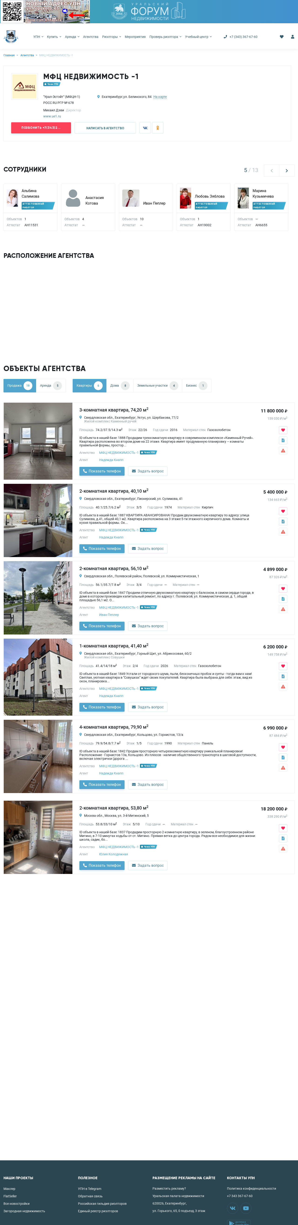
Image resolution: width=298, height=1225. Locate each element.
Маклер (9, 1189)
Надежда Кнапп (111, 460)
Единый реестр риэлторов (98, 1211)
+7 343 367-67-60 (240, 1196)
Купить (53, 37)
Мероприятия (135, 37)
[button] (271, 171)
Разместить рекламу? (169, 1188)
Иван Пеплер (154, 203)
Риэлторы (110, 37)
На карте (160, 97)
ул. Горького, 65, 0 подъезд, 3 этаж (178, 1211)
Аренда (71, 37)
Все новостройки (16, 1203)
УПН (37, 37)
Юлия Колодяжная (113, 854)
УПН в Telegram (89, 1189)
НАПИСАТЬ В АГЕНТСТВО (105, 128)
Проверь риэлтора (164, 37)
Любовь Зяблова (210, 196)
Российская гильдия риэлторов (102, 1203)
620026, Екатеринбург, (169, 1203)
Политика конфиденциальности (251, 1188)
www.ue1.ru (52, 116)
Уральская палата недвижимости (178, 1196)
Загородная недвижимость (24, 1211)
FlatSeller (10, 1196)
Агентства (90, 37)
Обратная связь (90, 1196)
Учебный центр (197, 37)
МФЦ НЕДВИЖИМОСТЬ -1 (119, 453)
